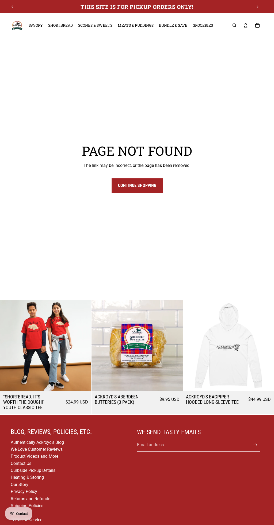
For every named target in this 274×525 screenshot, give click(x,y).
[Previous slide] (12, 7)
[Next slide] (257, 7)
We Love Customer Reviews (37, 449)
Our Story (19, 484)
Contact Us (21, 463)
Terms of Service (26, 519)
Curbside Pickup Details (33, 470)
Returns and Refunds (30, 498)
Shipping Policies (27, 505)
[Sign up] (255, 445)
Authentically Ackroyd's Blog (37, 442)
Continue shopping (137, 185)
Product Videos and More (34, 456)
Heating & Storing (27, 477)
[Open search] (234, 25)
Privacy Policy (24, 491)
